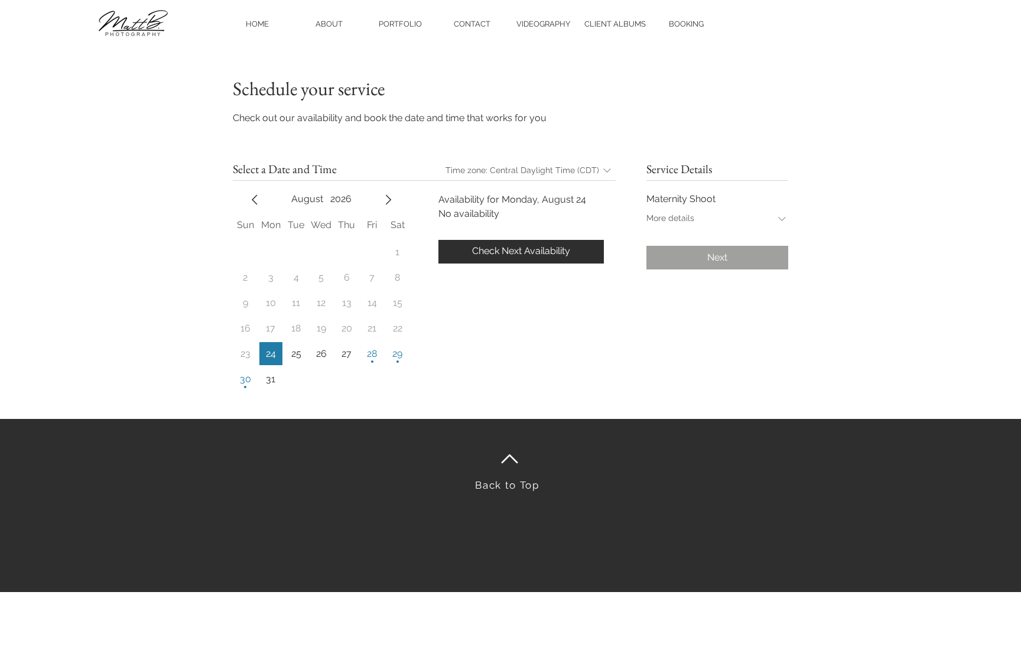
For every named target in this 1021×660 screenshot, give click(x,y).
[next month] (388, 200)
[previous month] (255, 200)
